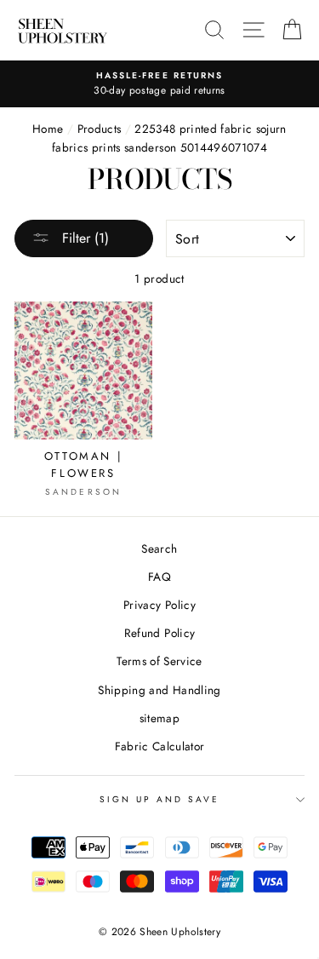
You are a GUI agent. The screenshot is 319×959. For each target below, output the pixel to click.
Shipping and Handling (159, 689)
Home (47, 128)
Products (99, 128)
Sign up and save (160, 799)
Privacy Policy (159, 604)
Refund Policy (159, 632)
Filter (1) (83, 238)
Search (159, 548)
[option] (159, 84)
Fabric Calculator (160, 746)
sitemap (159, 717)
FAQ (159, 576)
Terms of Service (159, 660)
